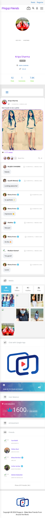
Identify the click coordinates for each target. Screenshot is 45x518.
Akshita (10, 222)
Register (40, 2)
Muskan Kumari (13, 251)
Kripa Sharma (13, 101)
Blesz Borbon (16, 457)
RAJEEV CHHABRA (14, 166)
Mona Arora (12, 195)
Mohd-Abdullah (16, 475)
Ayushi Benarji (13, 181)
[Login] (37, 8)
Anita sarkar (15, 466)
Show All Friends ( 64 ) (22, 485)
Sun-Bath (14, 440)
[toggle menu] (7, 92)
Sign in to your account (13, 389)
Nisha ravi (15, 449)
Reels (33, 2)
